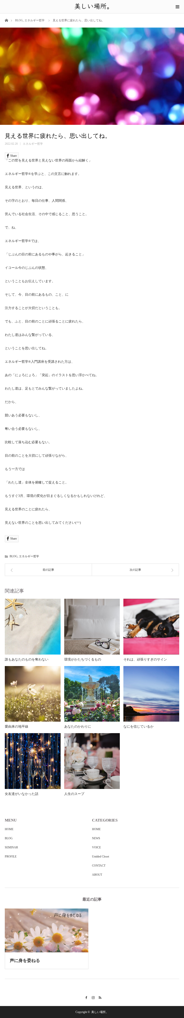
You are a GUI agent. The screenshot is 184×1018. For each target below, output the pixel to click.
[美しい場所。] (92, 6)
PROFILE (11, 856)
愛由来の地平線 (16, 726)
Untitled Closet (100, 856)
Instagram (92, 997)
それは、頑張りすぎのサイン (145, 659)
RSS (99, 997)
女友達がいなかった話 (21, 794)
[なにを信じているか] (151, 694)
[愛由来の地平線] (33, 694)
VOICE (96, 847)
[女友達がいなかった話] (33, 761)
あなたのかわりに (77, 726)
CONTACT (98, 865)
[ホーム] (6, 20)
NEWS (96, 838)
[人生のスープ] (92, 761)
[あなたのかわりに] (92, 694)
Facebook (85, 997)
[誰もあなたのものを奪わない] (33, 627)
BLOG (19, 20)
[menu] (177, 6)
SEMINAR (11, 847)
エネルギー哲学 (34, 20)
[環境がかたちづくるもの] (92, 627)
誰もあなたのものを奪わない (26, 659)
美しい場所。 (100, 1012)
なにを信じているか (138, 726)
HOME (9, 829)
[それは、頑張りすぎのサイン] (151, 627)
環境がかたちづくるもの (82, 659)
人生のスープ (74, 794)
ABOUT (97, 874)
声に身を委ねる (25, 960)
